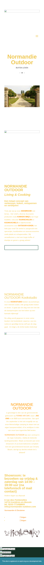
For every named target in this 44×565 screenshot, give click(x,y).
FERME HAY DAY (22, 416)
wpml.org (22, 561)
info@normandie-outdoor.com (20, 506)
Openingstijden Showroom (21, 247)
